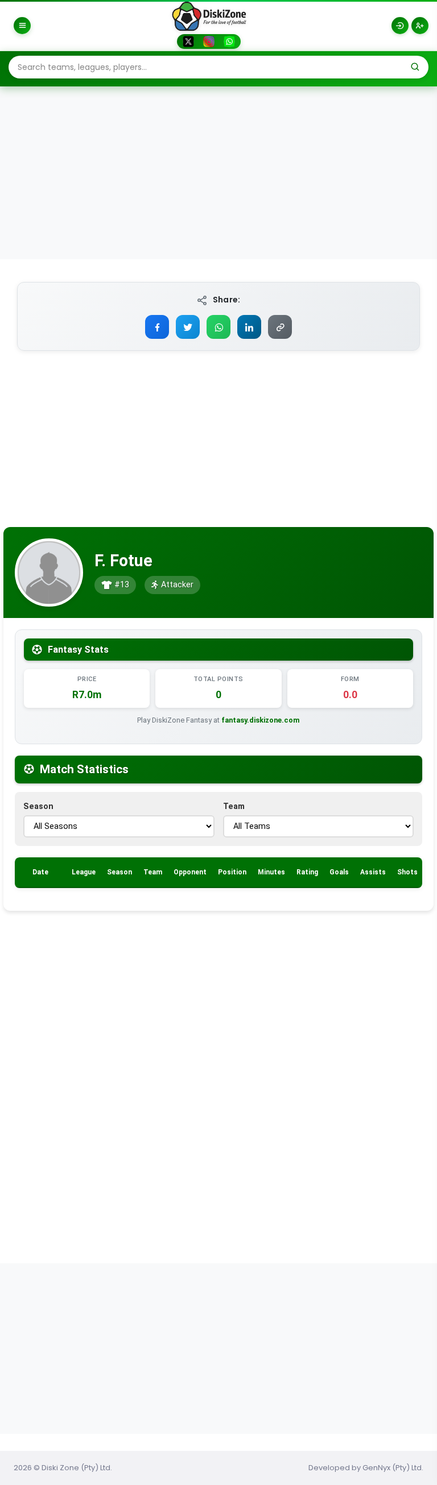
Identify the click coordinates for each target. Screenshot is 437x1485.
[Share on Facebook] (157, 327)
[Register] (419, 25)
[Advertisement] (218, 174)
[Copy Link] (280, 327)
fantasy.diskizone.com (260, 720)
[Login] (400, 25)
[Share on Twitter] (188, 327)
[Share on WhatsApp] (218, 327)
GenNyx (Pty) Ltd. (392, 1467)
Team (234, 806)
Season (38, 806)
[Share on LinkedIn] (249, 327)
